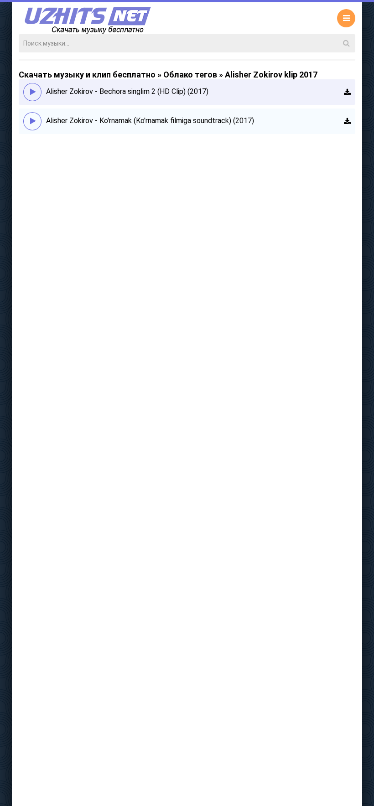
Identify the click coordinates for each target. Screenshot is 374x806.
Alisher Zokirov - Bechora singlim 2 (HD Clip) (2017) (127, 91)
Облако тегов (190, 74)
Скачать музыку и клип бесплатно (87, 74)
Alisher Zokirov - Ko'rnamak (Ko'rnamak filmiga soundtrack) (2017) (150, 120)
